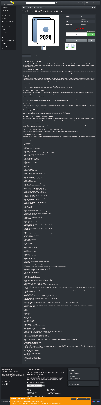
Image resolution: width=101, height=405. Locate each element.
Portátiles (4, 13)
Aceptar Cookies (86, 398)
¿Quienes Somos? (31, 393)
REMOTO (29, 395)
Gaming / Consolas (6, 26)
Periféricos (4, 32)
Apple (3, 48)
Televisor (4, 18)
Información (34, 56)
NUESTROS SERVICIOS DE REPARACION (36, 396)
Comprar (91, 34)
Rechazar (79, 398)
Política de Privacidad (58, 379)
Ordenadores (5, 7)
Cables (3, 29)
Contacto (89, 2)
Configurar (73, 398)
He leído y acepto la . (36, 382)
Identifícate (80, 2)
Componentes (5, 10)
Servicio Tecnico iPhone (52, 395)
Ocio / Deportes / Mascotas (8, 46)
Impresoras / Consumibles (8, 21)
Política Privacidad (31, 390)
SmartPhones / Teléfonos (8, 15)
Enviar (43, 385)
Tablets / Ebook (5, 35)
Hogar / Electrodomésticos (8, 40)
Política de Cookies (56, 403)
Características (26, 56)
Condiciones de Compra (32, 392)
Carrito (96, 2)
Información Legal (51, 389)
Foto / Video (5, 37)
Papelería (4, 43)
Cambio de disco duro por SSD (54, 393)
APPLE (82, 16)
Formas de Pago (51, 392)
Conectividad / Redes (6, 24)
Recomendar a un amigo (45, 56)
